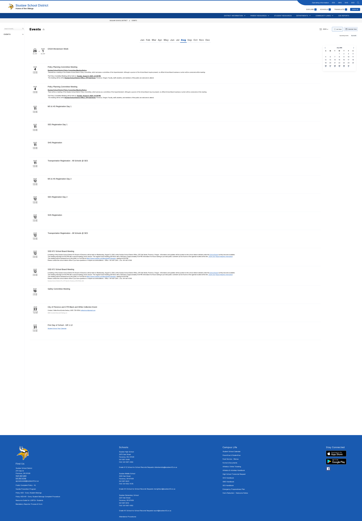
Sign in (355, 9)
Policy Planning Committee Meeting (62, 67)
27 (330, 66)
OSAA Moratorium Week (58, 49)
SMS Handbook (228, 482)
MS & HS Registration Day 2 (59, 179)
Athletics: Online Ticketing (232, 467)
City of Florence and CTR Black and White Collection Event (72, 307)
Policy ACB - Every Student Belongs (29, 493)
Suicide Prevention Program (26, 489)
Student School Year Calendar (57, 328)
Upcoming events (343, 35)
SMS (340, 3)
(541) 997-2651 (21, 476)
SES (333, 3)
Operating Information (320, 3)
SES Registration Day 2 (57, 197)
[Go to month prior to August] (325, 47)
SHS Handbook (228, 478)
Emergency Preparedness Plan (234, 489)
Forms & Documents (230, 463)
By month (353, 35)
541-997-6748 (21, 478)
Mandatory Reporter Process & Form (29, 504)
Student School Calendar (232, 451)
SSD (353, 3)
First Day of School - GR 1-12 (60, 325)
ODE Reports (343, 16)
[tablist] (157, 40)
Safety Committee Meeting (59, 289)
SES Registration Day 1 (57, 124)
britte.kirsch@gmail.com (88, 310)
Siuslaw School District (119, 20)
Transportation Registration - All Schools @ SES (68, 161)
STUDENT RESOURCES (283, 16)
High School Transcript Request (234, 474)
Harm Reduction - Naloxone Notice (235, 493)
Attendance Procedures (127, 517)
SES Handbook (228, 485)
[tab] (142, 40)
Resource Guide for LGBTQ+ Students (29, 500)
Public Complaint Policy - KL (26, 485)
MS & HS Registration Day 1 (59, 106)
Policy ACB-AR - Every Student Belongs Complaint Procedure (38, 497)
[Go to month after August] (353, 47)
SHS (346, 3)
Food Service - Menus (231, 459)
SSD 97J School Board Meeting (61, 251)
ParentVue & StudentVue (231, 455)
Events (134, 20)
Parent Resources (258, 16)
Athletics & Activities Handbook (234, 470)
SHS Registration (55, 143)
